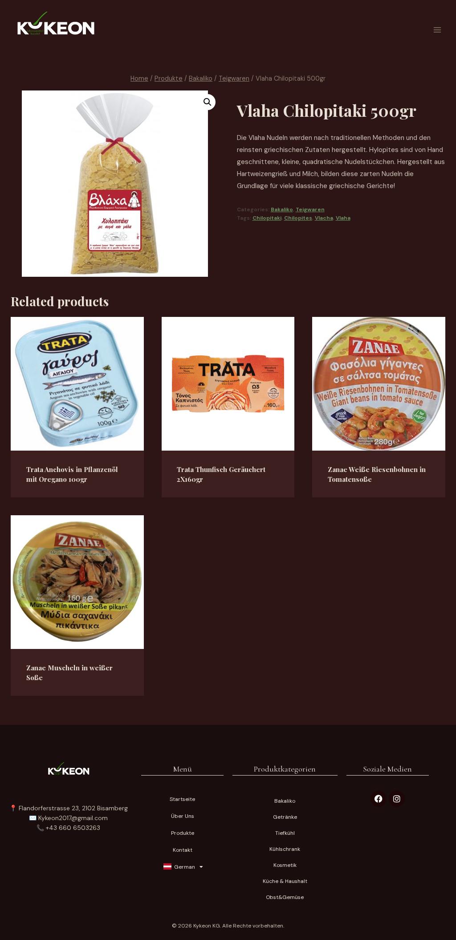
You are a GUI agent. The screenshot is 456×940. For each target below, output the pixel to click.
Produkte (182, 833)
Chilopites (298, 218)
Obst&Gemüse (285, 897)
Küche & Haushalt (285, 881)
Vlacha (324, 218)
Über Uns (182, 816)
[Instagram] (397, 799)
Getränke (285, 817)
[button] (208, 102)
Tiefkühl (285, 833)
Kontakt (182, 850)
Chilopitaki (266, 218)
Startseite (182, 799)
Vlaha (343, 218)
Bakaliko (282, 209)
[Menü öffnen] (437, 30)
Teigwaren (310, 209)
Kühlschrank (284, 849)
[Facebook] (378, 799)
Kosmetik (285, 865)
